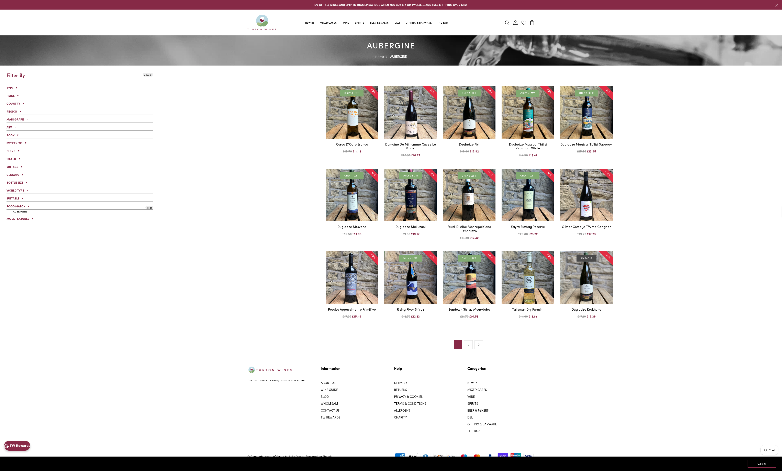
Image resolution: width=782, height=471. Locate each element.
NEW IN (309, 22)
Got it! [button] (762, 463)
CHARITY (400, 417)
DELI (397, 22)
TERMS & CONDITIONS (410, 403)
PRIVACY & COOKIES (408, 396)
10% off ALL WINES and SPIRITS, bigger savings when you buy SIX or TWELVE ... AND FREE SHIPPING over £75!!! (391, 5)
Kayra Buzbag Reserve (528, 227)
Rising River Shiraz (410, 309)
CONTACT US (330, 410)
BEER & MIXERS (379, 22)
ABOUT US (328, 383)
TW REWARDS (330, 417)
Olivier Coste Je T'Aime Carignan (586, 227)
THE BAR (442, 22)
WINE (346, 22)
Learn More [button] (131, 463)
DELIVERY (400, 383)
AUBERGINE (19, 211)
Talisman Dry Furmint (528, 309)
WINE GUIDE (329, 390)
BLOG (325, 396)
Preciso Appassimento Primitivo (352, 309)
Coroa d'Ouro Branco (352, 144)
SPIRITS (359, 22)
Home (379, 56)
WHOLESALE (329, 403)
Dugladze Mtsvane (351, 227)
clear (149, 207)
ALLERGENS (402, 410)
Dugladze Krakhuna (586, 309)
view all (148, 74)
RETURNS (400, 390)
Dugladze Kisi (469, 144)
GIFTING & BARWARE (419, 22)
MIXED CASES (328, 22)
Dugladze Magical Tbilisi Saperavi (586, 144)
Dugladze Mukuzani (410, 227)
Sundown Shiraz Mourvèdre (469, 309)
